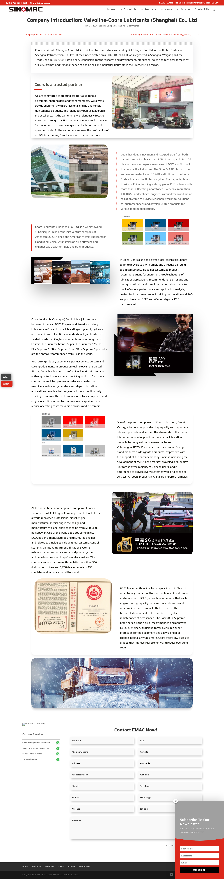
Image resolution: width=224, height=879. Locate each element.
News (168, 9)
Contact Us (202, 9)
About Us (130, 9)
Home (111, 9)
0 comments (133, 26)
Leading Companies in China (112, 26)
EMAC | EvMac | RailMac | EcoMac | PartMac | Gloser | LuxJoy (188, 3)
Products (150, 9)
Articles (185, 9)
